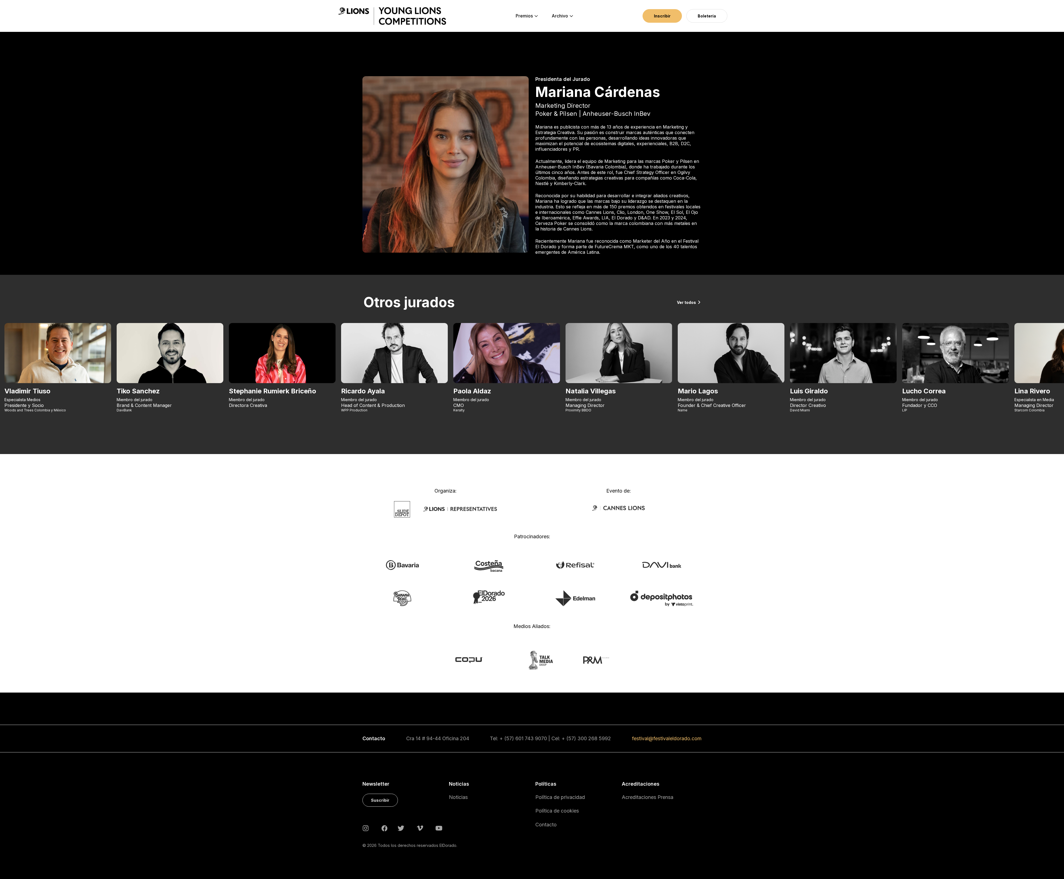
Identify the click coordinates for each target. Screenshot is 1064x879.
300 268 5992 (594, 738)
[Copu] (474, 659)
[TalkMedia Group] (532, 659)
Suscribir (380, 800)
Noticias (458, 797)
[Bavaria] (402, 565)
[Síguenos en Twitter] (401, 828)
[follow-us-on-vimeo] (420, 828)
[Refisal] (575, 564)
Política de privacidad (560, 797)
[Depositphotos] (661, 598)
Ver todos (686, 302)
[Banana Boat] (402, 598)
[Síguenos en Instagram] (365, 828)
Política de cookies (557, 811)
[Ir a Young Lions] (392, 16)
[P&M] (590, 659)
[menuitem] (524, 16)
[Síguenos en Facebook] (384, 828)
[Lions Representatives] (460, 509)
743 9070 (536, 738)
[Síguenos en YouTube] (439, 828)
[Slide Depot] (402, 509)
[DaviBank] (661, 564)
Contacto (546, 824)
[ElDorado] (488, 597)
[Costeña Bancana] (489, 565)
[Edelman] (575, 598)
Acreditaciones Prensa (647, 797)
